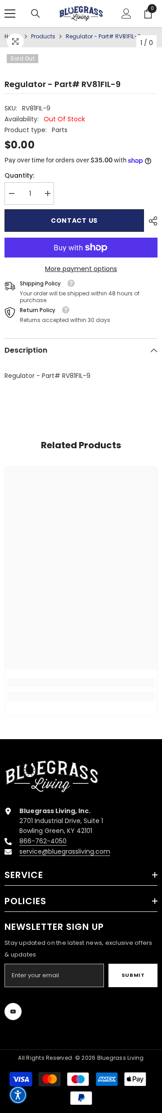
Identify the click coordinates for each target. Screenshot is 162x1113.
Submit (133, 975)
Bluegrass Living (120, 1058)
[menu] (9, 13)
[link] (81, 682)
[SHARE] (151, 221)
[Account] (126, 13)
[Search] (35, 13)
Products (43, 36)
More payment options (81, 268)
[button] (18, 1095)
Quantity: (19, 175)
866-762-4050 (43, 841)
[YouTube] (13, 1011)
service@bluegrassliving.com (64, 851)
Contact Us (74, 220)
